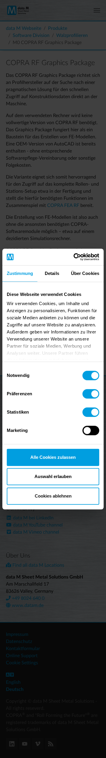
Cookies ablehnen (53, 495)
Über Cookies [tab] (85, 273)
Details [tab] (52, 273)
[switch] (90, 394)
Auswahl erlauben (53, 476)
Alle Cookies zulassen (53, 457)
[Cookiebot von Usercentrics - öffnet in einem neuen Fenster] (74, 257)
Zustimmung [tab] (20, 273)
